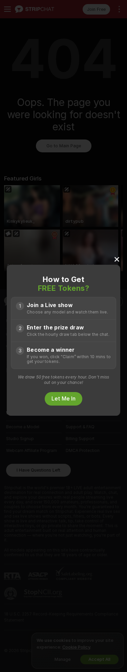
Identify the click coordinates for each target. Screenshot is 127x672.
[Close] (117, 259)
